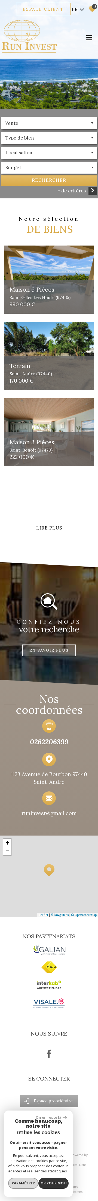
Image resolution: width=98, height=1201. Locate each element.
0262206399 (49, 741)
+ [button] (7, 842)
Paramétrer (23, 1183)
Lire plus (49, 528)
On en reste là (48, 1117)
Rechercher (49, 180)
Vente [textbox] (11, 123)
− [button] (7, 851)
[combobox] (49, 123)
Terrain (31, 369)
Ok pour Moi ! (54, 1183)
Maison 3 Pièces (32, 445)
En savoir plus (49, 650)
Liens (82, 1164)
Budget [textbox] (13, 168)
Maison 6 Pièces (40, 292)
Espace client (43, 9)
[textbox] (49, 138)
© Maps (60, 915)
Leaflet (43, 915)
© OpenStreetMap (84, 915)
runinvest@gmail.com (49, 813)
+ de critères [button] (72, 191)
